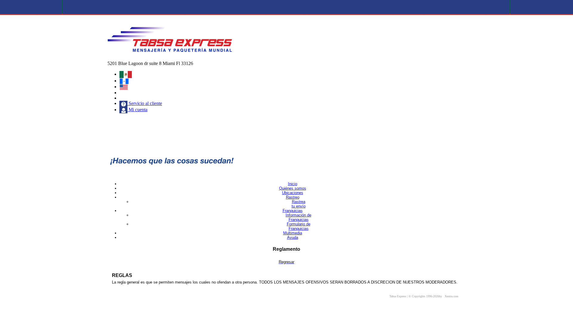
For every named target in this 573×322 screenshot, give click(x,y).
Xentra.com (451, 296)
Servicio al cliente (144, 103)
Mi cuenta (137, 109)
